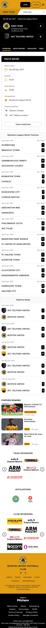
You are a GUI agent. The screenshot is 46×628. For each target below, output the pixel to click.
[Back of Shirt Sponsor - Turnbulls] (31, 461)
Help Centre (12, 606)
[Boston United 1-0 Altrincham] (12, 410)
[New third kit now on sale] (12, 439)
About (23, 606)
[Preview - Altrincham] (12, 424)
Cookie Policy (13, 615)
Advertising (34, 606)
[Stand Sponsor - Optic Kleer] (31, 547)
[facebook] (21, 573)
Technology (24, 609)
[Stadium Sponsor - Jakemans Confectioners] (14, 521)
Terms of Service (15, 612)
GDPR (34, 609)
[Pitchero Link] (23, 601)
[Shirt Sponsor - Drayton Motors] (14, 461)
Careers (12, 609)
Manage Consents (30, 615)
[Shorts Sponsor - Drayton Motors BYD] (31, 469)
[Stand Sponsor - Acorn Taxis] (14, 547)
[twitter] (25, 573)
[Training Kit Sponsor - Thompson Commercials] (14, 477)
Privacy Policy (32, 612)
